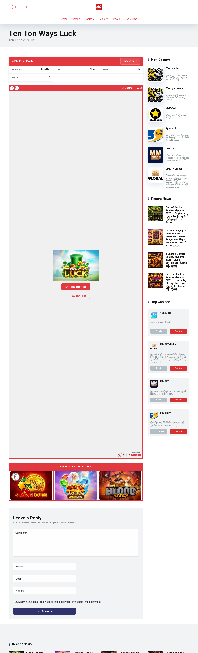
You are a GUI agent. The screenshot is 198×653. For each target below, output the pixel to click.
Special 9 (171, 128)
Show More (128, 61)
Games (76, 18)
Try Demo (31, 485)
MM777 (170, 148)
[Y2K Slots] (154, 318)
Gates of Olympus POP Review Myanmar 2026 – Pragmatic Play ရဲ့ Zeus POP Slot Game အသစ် (176, 238)
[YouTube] (17, 7)
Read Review (158, 431)
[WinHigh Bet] (155, 81)
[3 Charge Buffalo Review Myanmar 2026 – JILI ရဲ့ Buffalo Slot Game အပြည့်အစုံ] (155, 267)
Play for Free (78, 295)
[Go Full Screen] (17, 88)
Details (159, 331)
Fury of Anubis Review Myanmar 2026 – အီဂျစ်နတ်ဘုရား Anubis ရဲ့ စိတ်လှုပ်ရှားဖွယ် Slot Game (177, 215)
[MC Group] (99, 7)
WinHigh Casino (175, 88)
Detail (158, 368)
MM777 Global (174, 168)
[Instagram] (24, 7)
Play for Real (78, 286)
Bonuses (103, 18)
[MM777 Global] (155, 181)
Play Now (178, 331)
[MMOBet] (155, 121)
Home (64, 18)
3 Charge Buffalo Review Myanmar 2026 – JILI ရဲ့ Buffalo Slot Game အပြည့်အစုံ (176, 259)
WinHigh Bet (173, 68)
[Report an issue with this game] (12, 88)
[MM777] (155, 161)
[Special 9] (155, 141)
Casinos (89, 18)
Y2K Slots (165, 312)
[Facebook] (11, 7)
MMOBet (171, 108)
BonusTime (131, 18)
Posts (116, 18)
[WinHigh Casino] (155, 101)
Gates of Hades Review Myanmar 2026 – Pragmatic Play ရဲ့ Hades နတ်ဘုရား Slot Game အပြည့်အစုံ (176, 281)
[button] (76, 265)
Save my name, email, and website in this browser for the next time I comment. (58, 601)
